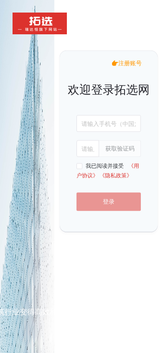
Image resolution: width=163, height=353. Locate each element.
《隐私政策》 (115, 175)
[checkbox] (101, 166)
